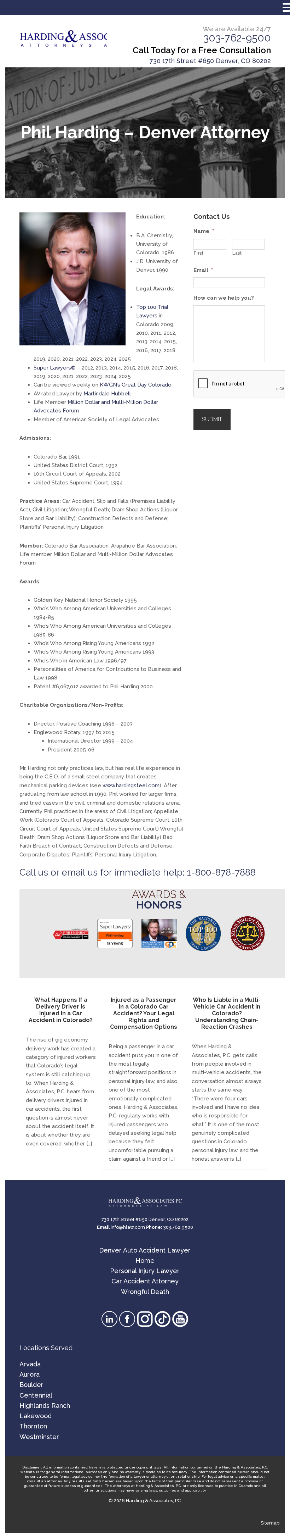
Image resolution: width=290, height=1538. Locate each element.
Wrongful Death (145, 1291)
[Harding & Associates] (63, 39)
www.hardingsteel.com (131, 785)
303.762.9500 (178, 1227)
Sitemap (270, 1523)
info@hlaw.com (128, 1227)
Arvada (30, 1364)
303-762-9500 (237, 38)
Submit (212, 419)
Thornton (33, 1426)
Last (237, 253)
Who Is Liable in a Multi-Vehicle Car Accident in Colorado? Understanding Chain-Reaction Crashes (227, 1013)
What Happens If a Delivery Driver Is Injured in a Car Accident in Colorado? (61, 1010)
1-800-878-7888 (221, 872)
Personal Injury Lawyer (145, 1271)
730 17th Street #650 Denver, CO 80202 (210, 61)
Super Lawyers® (55, 368)
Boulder (31, 1384)
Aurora (29, 1374)
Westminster (39, 1436)
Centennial (35, 1395)
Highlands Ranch (44, 1405)
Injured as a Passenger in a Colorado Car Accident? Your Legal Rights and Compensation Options (143, 1013)
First (198, 253)
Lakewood (35, 1416)
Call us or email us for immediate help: (103, 872)
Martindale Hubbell (107, 393)
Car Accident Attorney (145, 1281)
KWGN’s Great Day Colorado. (136, 385)
